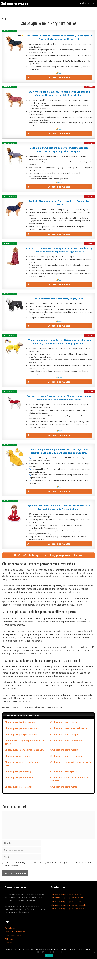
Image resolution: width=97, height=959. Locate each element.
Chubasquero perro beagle (64, 734)
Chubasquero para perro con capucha (69, 905)
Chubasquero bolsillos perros (20, 722)
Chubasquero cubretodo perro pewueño (71, 762)
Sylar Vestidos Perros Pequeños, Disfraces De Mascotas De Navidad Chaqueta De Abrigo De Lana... (59, 507)
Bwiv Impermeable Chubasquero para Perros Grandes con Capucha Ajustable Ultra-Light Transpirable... (59, 93)
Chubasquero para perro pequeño (67, 901)
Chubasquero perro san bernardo (22, 728)
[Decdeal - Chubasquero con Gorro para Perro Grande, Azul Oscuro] (14, 208)
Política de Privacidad (15, 931)
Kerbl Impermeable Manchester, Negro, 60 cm (59, 298)
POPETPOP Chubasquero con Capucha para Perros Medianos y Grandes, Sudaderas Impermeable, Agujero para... (59, 250)
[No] (94, 953)
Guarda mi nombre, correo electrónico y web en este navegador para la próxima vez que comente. (48, 864)
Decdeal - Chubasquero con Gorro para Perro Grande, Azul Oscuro (59, 203)
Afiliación (9, 938)
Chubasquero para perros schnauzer (69, 728)
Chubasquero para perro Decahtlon (67, 908)
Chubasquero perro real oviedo (66, 740)
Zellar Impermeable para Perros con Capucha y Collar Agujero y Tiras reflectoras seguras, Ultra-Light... (59, 37)
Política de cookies (13, 935)
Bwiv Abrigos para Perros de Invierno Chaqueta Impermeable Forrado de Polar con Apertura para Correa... (59, 398)
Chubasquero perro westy (18, 771)
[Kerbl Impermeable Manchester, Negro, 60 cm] (14, 305)
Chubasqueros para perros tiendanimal (25, 749)
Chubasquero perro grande (19, 786)
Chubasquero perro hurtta (63, 786)
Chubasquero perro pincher (64, 722)
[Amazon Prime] (59, 73)
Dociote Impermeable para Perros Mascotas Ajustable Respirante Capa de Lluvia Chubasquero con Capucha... (59, 451)
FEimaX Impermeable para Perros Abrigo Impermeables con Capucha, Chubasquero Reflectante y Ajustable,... (59, 342)
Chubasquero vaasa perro (63, 771)
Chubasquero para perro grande (66, 894)
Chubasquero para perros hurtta (21, 734)
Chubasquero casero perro (18, 756)
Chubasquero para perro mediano (67, 897)
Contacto (9, 942)
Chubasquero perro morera (19, 777)
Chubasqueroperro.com (14, 3)
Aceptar (49, 955)
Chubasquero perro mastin (64, 749)
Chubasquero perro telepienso (66, 756)
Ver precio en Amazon (59, 77)
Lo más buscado (85, 3)
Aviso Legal (10, 928)
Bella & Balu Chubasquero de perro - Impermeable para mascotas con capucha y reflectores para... (59, 149)
